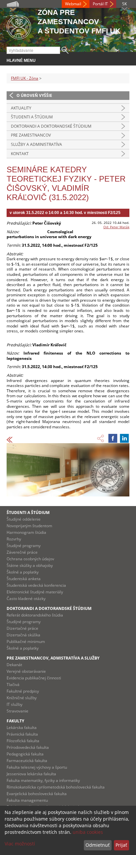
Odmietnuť (97, 845)
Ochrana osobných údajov (30, 559)
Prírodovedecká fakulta (28, 747)
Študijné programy (24, 545)
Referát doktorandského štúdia (35, 615)
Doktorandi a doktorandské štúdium (51, 126)
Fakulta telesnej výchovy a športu (37, 767)
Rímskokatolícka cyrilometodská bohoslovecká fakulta (56, 787)
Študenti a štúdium (32, 117)
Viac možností (20, 843)
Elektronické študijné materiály (35, 592)
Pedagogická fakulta (25, 754)
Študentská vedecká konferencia (36, 585)
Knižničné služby (22, 698)
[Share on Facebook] (113, 438)
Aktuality (21, 108)
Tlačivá (13, 684)
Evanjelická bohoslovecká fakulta (37, 793)
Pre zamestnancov (31, 135)
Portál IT (100, 4)
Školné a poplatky (23, 572)
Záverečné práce (22, 552)
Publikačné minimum (26, 641)
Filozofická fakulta (23, 741)
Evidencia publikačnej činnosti (34, 678)
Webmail (73, 4)
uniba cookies (88, 832)
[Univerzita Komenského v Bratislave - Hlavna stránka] (19, 26)
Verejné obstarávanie (26, 671)
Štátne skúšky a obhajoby (30, 565)
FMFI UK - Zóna (24, 78)
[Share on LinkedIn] (124, 438)
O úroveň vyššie (34, 95)
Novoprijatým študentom (29, 526)
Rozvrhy (14, 539)
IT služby (14, 704)
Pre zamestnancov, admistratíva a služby (53, 658)
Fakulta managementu (27, 800)
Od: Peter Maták (116, 227)
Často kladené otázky (26, 598)
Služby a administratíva (36, 144)
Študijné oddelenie (24, 519)
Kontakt (20, 153)
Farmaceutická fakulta (27, 760)
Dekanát (14, 664)
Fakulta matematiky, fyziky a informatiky (43, 780)
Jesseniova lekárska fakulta (31, 774)
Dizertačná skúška (23, 635)
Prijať (121, 845)
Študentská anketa (24, 578)
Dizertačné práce (22, 628)
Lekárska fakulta (22, 727)
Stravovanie (17, 711)
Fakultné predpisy (23, 691)
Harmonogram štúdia (26, 532)
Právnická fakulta (22, 734)
